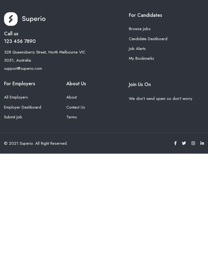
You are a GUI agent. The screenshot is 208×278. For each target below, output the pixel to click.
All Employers (16, 97)
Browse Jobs (140, 29)
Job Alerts (137, 49)
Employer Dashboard (22, 107)
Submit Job (13, 117)
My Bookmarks (141, 58)
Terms (71, 117)
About (71, 97)
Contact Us (75, 107)
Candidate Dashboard (148, 39)
